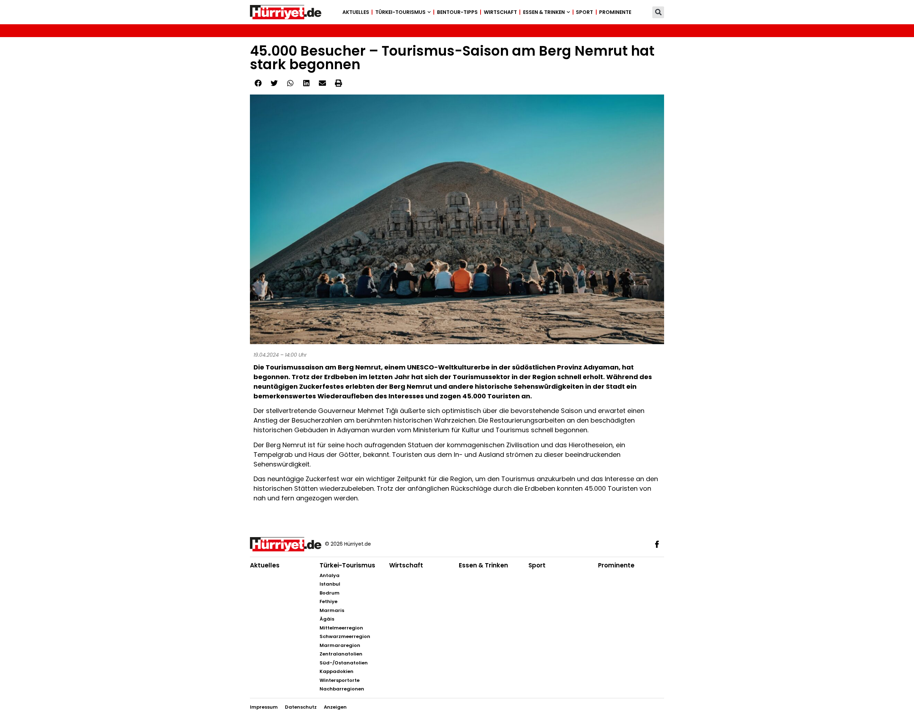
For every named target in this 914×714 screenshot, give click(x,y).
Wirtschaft (500, 12)
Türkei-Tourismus (400, 12)
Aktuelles (355, 12)
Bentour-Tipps (457, 12)
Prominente (615, 12)
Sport (584, 12)
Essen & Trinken (544, 12)
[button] (658, 12)
